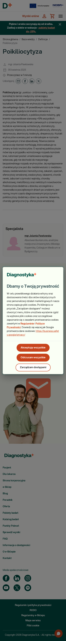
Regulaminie (27, 324)
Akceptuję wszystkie (33, 347)
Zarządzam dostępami (33, 367)
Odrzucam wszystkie (33, 357)
